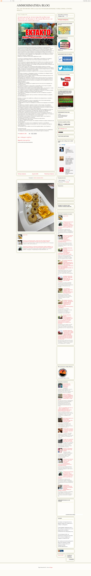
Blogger (51, 567)
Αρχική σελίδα (35, 173)
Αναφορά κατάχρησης (63, 19)
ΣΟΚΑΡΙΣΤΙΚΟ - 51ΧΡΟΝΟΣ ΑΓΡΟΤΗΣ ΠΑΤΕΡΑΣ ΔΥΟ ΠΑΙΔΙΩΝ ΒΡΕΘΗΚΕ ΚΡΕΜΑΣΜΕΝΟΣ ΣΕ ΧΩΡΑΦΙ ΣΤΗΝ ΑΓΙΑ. (65, 488)
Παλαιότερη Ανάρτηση (49, 173)
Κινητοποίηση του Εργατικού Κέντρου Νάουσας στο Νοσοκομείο (67, 385)
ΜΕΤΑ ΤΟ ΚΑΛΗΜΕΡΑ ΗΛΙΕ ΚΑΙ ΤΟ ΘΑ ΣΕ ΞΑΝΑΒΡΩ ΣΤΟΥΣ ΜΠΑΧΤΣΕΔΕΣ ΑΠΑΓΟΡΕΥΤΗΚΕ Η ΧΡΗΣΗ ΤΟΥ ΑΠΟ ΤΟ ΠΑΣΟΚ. (65, 409)
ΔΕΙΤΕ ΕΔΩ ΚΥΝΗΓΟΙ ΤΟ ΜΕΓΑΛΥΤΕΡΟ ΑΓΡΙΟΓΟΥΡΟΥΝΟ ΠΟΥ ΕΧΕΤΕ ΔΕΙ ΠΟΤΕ (68, 420)
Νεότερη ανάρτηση (22, 173)
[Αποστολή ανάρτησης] (29, 133)
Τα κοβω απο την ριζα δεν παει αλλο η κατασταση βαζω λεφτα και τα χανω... (68, 440)
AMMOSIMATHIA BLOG (33, 5)
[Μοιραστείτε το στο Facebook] (35, 133)
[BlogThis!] (32, 133)
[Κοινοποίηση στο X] (33, 133)
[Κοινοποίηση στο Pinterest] (36, 133)
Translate (67, 181)
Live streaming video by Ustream (70, 514)
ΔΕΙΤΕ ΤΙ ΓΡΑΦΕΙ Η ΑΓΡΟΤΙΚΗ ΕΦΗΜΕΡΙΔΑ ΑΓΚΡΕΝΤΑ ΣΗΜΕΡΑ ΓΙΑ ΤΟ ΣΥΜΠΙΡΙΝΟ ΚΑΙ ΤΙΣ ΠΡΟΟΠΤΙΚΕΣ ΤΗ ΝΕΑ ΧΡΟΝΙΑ (65, 397)
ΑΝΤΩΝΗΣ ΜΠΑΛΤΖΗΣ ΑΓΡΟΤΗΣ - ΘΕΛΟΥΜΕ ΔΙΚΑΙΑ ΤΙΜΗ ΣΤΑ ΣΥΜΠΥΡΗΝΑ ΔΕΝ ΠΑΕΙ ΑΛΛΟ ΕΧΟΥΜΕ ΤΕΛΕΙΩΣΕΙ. (65, 279)
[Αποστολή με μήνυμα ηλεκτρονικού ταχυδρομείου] (31, 133)
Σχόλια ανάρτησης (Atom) (38, 177)
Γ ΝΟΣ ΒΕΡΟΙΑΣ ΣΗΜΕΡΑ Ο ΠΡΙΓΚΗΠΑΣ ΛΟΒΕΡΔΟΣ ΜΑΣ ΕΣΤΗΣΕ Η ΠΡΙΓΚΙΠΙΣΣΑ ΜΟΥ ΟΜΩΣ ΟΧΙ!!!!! (68, 290)
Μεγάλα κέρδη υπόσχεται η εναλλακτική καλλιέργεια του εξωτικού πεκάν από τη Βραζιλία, (68, 430)
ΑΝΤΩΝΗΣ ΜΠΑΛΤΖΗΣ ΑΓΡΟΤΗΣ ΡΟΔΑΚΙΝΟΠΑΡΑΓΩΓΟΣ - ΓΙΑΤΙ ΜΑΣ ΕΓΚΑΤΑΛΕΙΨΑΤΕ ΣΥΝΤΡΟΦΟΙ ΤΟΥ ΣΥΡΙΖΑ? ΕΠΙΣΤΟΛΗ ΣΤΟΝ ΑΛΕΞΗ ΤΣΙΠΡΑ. (65, 251)
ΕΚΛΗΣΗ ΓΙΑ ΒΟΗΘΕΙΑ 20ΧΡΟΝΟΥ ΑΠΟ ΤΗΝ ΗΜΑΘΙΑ (67, 449)
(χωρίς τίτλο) (25, 234)
